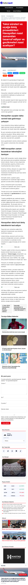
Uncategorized (9, 16)
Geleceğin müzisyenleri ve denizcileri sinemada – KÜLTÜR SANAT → (20, 308)
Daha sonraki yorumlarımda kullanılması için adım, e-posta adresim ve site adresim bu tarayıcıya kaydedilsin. (13, 418)
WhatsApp (22, 73)
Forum (8, 11)
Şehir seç (6, 437)
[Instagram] (12, 451)
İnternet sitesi (5, 409)
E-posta (4, 403)
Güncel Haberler (9, 7)
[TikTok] (20, 451)
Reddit (5, 75)
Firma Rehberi (19, 7)
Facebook (16, 73)
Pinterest (10, 75)
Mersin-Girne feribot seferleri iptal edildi (12, 504)
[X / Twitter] (8, 451)
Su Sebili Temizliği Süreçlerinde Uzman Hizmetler (14, 513)
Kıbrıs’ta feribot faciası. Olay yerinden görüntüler (14, 506)
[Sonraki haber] (23, 461)
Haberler (3, 16)
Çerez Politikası (17, 11)
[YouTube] (16, 451)
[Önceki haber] (20, 461)
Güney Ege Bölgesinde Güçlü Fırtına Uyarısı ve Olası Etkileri (14, 511)
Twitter (9, 73)
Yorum (3, 383)
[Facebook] (4, 451)
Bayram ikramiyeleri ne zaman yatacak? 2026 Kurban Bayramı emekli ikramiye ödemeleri (13, 508)
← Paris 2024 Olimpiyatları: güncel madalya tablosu (6, 308)
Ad (2, 397)
